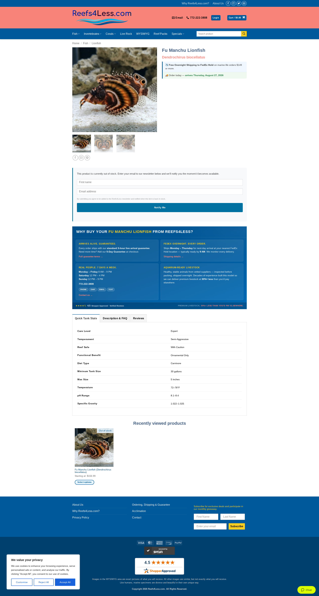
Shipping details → (173, 256)
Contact (136, 517)
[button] (215, 18)
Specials (177, 33)
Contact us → (86, 295)
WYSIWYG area (114, 579)
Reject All (44, 582)
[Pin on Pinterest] (87, 157)
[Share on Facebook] (75, 157)
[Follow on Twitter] (238, 3)
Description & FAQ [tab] (115, 318)
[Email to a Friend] (81, 157)
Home (75, 43)
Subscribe (236, 526)
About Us (218, 3)
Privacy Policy (80, 517)
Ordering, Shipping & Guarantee (151, 504)
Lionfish (96, 43)
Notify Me (160, 207)
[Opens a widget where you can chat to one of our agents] (306, 590)
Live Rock (126, 33)
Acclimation (139, 511)
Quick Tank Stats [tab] (86, 318)
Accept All (65, 582)
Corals (109, 33)
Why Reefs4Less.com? (195, 3)
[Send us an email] (244, 3)
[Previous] (78, 89)
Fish (74, 33)
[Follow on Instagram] (233, 3)
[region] (43, 571)
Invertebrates (91, 33)
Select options (84, 482)
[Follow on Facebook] (228, 3)
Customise (22, 582)
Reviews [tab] (138, 318)
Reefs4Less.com (156, 589)
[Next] (151, 89)
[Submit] (244, 34)
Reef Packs (160, 33)
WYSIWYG (142, 33)
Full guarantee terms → (91, 256)
